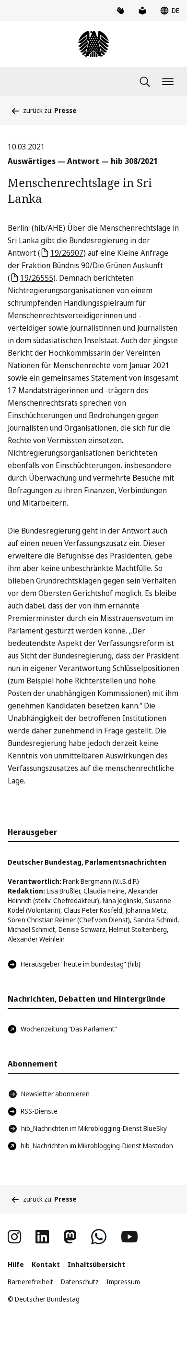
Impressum (123, 1281)
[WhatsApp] (98, 1236)
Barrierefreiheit (30, 1281)
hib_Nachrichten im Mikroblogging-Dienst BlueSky (94, 1128)
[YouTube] (129, 1236)
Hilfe (16, 1264)
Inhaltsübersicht (96, 1264)
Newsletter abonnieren (55, 1093)
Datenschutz (80, 1281)
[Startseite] (93, 44)
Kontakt (46, 1264)
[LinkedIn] (42, 1236)
